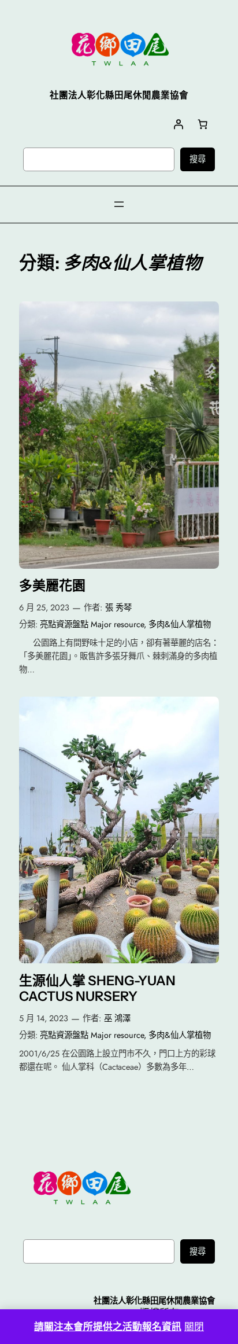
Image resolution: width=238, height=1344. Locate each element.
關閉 (194, 1327)
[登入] (178, 124)
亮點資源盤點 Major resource (92, 624)
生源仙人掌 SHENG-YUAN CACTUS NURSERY (97, 989)
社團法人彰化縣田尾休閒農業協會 (154, 1300)
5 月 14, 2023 (43, 1018)
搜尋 (197, 159)
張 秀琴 (118, 607)
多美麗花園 (52, 586)
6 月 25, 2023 (44, 607)
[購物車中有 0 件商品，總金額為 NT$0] (203, 124)
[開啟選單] (119, 204)
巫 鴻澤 (117, 1018)
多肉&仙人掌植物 (179, 624)
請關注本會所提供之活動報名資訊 (107, 1327)
